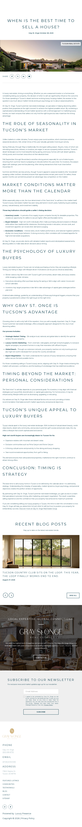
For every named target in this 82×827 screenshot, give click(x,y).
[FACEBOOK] (10, 807)
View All (73, 595)
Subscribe (41, 712)
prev (5, 595)
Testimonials (8, 788)
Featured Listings (11, 781)
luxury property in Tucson (37, 504)
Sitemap (6, 798)
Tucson (5, 425)
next (11, 595)
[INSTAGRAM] (5, 807)
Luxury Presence (23, 813)
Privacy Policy (48, 705)
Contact (6, 795)
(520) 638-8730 (8, 752)
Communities (8, 784)
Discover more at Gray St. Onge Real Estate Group (38, 509)
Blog (5, 791)
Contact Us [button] (41, 658)
